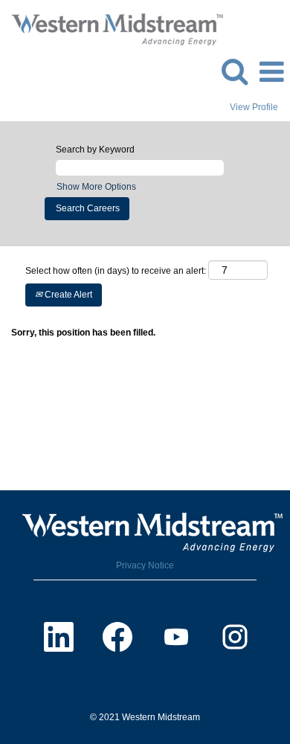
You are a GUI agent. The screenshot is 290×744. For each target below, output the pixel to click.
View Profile (254, 107)
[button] (271, 72)
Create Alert (67, 294)
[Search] (234, 71)
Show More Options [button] (96, 187)
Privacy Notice (145, 565)
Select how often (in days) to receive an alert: (115, 271)
